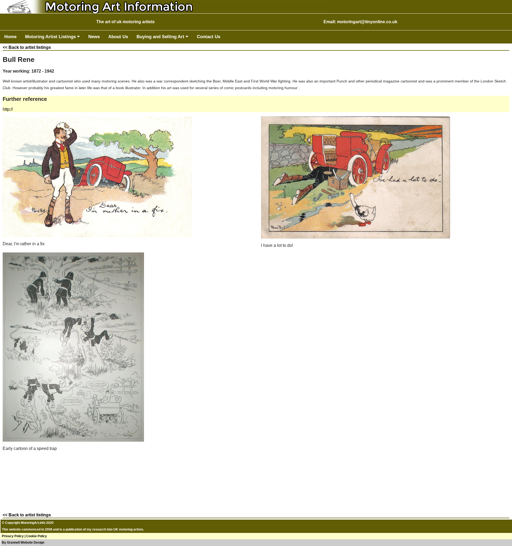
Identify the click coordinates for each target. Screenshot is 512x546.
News (94, 36)
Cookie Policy (36, 536)
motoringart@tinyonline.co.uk (367, 21)
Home (10, 36)
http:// (8, 109)
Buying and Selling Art (161, 36)
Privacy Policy (13, 536)
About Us (118, 36)
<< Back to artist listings (27, 47)
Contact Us (208, 36)
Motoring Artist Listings (51, 36)
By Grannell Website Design (23, 542)
